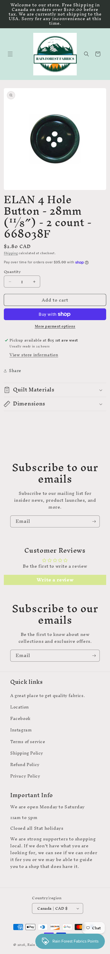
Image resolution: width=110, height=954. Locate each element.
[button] (10, 54)
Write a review (55, 580)
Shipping (11, 253)
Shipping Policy (26, 753)
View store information (33, 354)
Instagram (21, 729)
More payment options (55, 326)
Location (19, 707)
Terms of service (27, 741)
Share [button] (15, 370)
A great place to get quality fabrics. (47, 695)
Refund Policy (25, 764)
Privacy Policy (25, 776)
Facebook (20, 718)
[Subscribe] (94, 521)
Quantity (12, 271)
